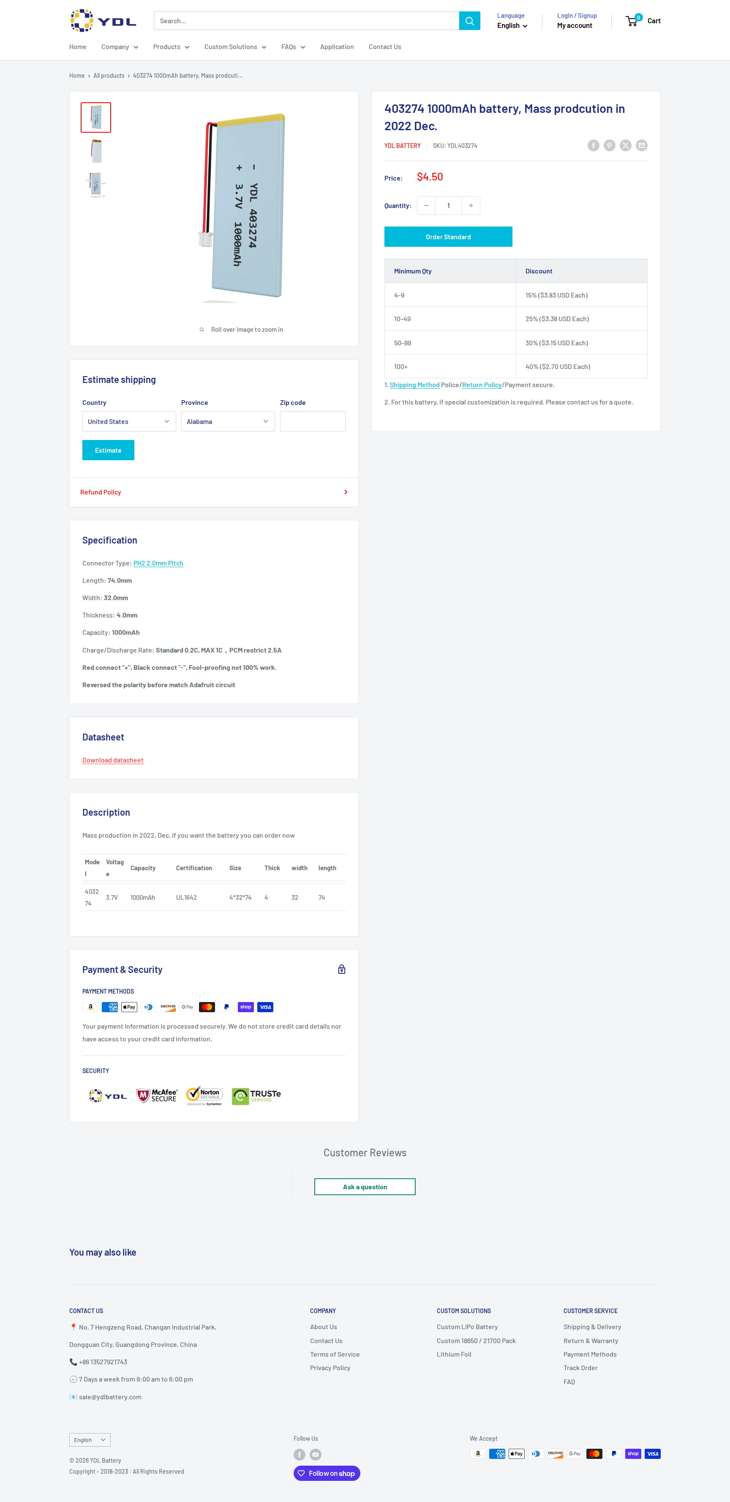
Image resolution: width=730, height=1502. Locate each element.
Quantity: (398, 205)
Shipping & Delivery (592, 1326)
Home (78, 46)
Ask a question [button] (365, 1186)
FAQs (288, 46)
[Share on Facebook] (593, 144)
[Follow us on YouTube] (315, 1455)
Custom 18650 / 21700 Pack (476, 1340)
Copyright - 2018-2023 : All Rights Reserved (126, 1471)
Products (166, 46)
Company (115, 46)
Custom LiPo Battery (467, 1326)
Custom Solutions (230, 46)
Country (94, 402)
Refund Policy (100, 492)
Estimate (108, 450)
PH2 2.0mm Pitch (158, 563)
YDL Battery (402, 145)
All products (109, 75)
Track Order (581, 1367)
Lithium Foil (454, 1354)
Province (194, 402)
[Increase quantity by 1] (471, 205)
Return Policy (482, 384)
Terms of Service (335, 1354)
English (83, 1439)
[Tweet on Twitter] (626, 144)
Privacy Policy (330, 1367)
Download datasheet (113, 760)
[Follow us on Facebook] (299, 1455)
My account (574, 25)
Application (337, 46)
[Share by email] (642, 144)
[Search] (469, 20)
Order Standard (448, 236)
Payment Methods (590, 1354)
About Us (323, 1326)
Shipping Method (415, 384)
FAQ (569, 1381)
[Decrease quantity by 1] (426, 205)
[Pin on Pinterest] (610, 144)
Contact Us (385, 46)
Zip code (293, 402)
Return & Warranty (591, 1340)
